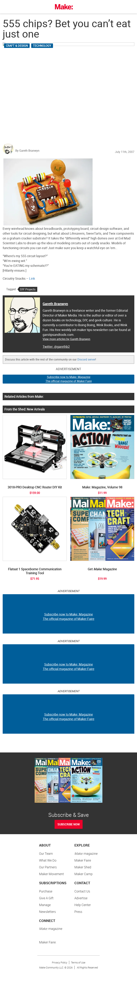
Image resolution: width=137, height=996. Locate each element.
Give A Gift (46, 898)
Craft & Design (17, 46)
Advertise (80, 898)
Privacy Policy (59, 962)
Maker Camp (83, 874)
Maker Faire (82, 860)
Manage (45, 905)
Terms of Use (78, 962)
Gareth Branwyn (55, 303)
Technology (42, 46)
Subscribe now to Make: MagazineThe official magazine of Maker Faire (68, 379)
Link (32, 278)
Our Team (46, 853)
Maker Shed (82, 867)
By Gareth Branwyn (27, 151)
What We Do (47, 860)
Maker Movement (51, 874)
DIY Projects (27, 289)
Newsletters (47, 911)
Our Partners (48, 867)
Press (78, 911)
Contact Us (82, 891)
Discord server (86, 359)
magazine (86, 853)
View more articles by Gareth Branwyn (66, 339)
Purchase (45, 891)
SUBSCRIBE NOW (68, 824)
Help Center (82, 905)
